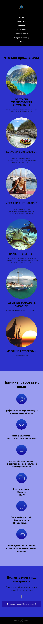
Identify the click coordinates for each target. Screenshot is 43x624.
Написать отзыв (21, 34)
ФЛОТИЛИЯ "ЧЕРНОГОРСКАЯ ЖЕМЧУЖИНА (21, 102)
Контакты (21, 30)
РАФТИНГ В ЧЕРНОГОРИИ (21, 152)
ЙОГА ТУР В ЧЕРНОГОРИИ (21, 203)
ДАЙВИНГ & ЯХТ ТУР (21, 253)
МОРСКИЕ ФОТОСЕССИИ (21, 351)
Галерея (21, 26)
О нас (21, 18)
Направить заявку (21, 38)
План (21, 42)
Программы (21, 22)
